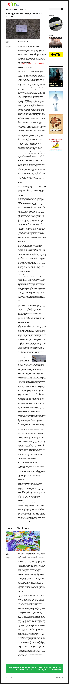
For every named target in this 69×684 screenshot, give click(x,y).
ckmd (7, 47)
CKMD (11, 677)
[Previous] (49, 24)
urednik (7, 43)
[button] (49, 43)
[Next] (62, 24)
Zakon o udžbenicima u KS (19, 528)
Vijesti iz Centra (8, 46)
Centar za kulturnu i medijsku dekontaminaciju (55, 57)
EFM (7, 677)
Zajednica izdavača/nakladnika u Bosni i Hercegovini (9, 561)
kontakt (61, 677)
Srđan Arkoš (22, 43)
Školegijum (10, 47)
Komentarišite (8, 564)
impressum (58, 677)
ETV (8, 677)
